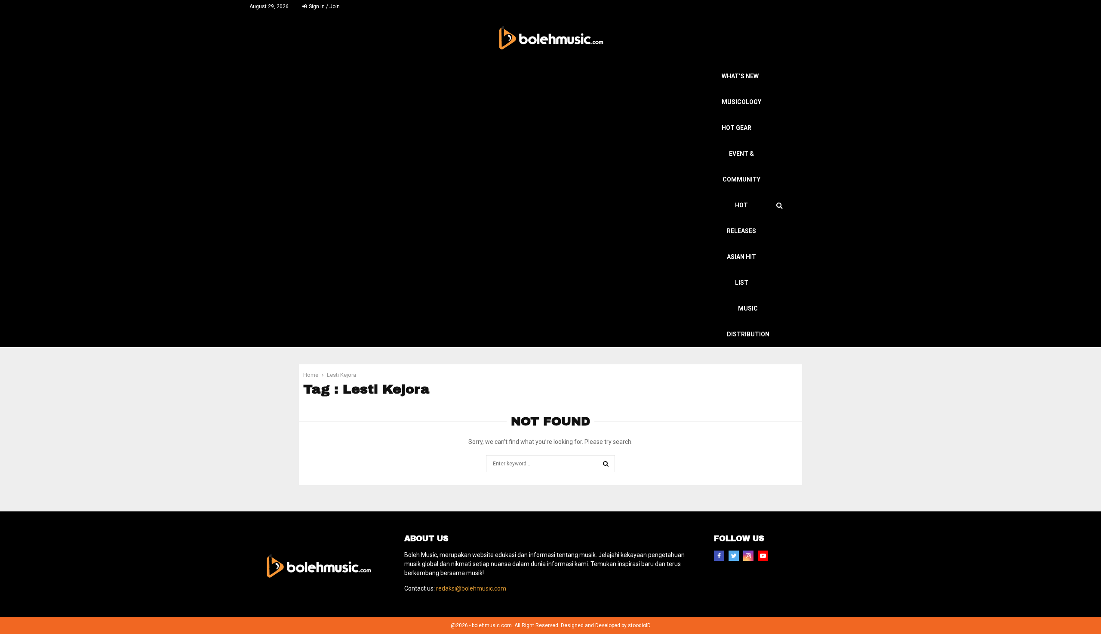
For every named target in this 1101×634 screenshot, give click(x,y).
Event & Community (741, 166)
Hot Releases (741, 218)
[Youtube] (763, 556)
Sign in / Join (324, 6)
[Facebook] (719, 556)
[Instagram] (748, 556)
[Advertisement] (520, 128)
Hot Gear (736, 127)
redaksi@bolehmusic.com (471, 588)
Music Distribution (748, 321)
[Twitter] (734, 556)
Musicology (741, 101)
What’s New (740, 76)
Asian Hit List (741, 269)
